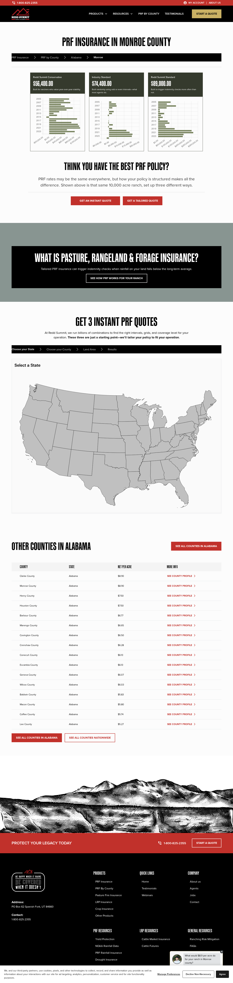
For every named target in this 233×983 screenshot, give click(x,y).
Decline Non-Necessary (198, 974)
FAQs (193, 946)
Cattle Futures (150, 946)
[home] (20, 14)
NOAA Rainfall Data (107, 946)
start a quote (206, 14)
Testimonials (149, 888)
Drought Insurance (106, 959)
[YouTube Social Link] (44, 929)
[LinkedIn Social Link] (37, 929)
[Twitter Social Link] (29, 929)
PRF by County (148, 14)
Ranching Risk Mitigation (204, 939)
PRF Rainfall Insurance (108, 953)
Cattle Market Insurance (156, 939)
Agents (194, 888)
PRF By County (104, 888)
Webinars (147, 895)
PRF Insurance (103, 881)
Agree (222, 974)
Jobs (192, 895)
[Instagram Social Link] (22, 929)
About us (195, 881)
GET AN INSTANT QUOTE (95, 201)
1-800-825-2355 (21, 919)
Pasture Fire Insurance (108, 895)
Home (145, 881)
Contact (194, 902)
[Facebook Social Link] (14, 929)
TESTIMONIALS (174, 14)
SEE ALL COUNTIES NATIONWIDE (90, 738)
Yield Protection (104, 939)
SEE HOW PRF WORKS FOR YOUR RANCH (116, 278)
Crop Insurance (104, 909)
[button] (98, 14)
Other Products (104, 915)
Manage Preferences (168, 974)
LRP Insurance (103, 902)
